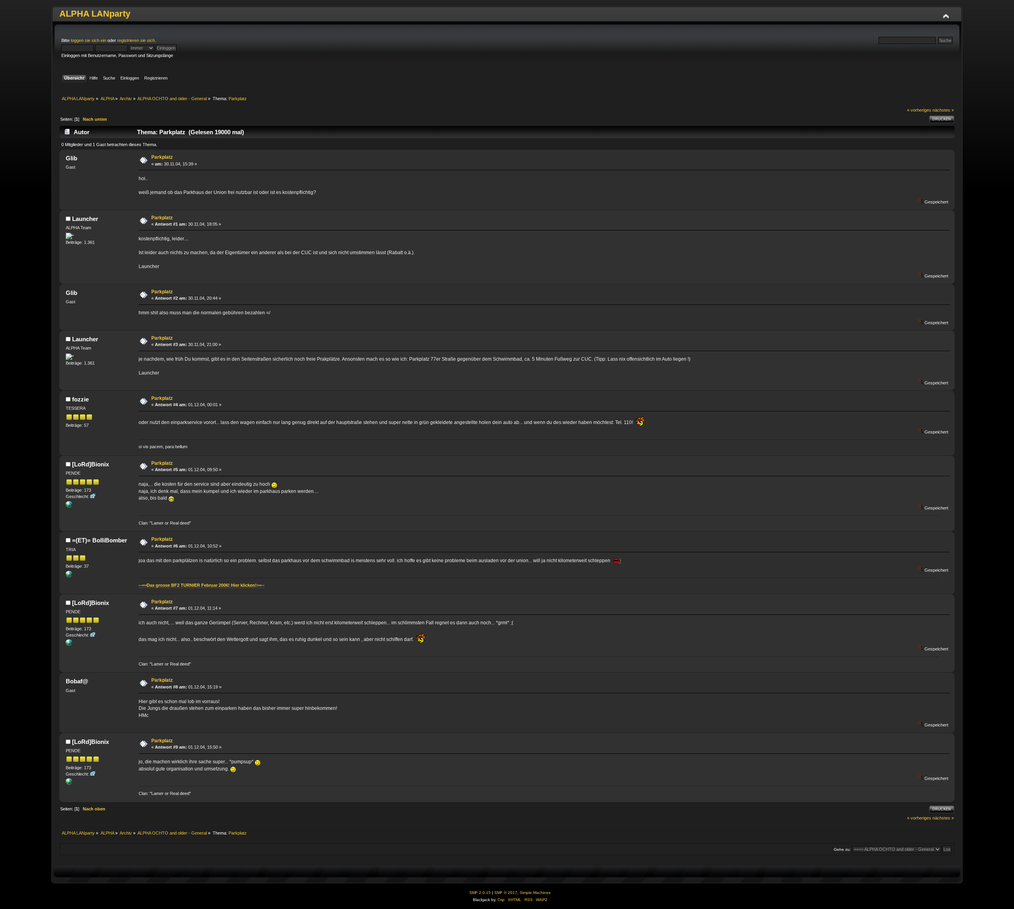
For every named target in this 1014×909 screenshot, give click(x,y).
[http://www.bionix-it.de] (69, 506)
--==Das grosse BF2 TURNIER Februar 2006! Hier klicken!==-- (202, 585)
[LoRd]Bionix (90, 464)
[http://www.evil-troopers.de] (69, 575)
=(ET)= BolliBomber (99, 540)
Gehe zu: (842, 849)
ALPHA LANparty (94, 14)
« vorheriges (919, 110)
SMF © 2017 (505, 892)
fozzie (80, 399)
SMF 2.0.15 (480, 892)
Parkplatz (162, 157)
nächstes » (943, 110)
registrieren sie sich (136, 40)
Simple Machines (535, 892)
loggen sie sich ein (88, 40)
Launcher (85, 218)
